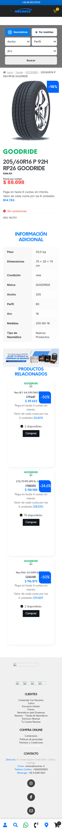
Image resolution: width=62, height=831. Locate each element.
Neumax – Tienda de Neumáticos (31, 715)
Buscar (31, 60)
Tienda (19, 72)
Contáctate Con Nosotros (31, 700)
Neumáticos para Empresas (31, 712)
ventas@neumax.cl (35, 766)
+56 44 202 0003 (31, 3)
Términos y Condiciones (31, 742)
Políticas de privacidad (31, 739)
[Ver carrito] (55, 11)
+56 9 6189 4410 (36, 773)
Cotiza (31, 703)
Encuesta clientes (31, 706)
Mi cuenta (5, 825)
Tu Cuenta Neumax (31, 722)
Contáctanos (31, 736)
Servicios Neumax (31, 718)
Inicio (10, 72)
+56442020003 (40, 769)
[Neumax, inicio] (23, 11)
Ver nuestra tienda (31, 746)
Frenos (31, 709)
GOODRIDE (31, 72)
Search (15, 825)
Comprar (31, 433)
